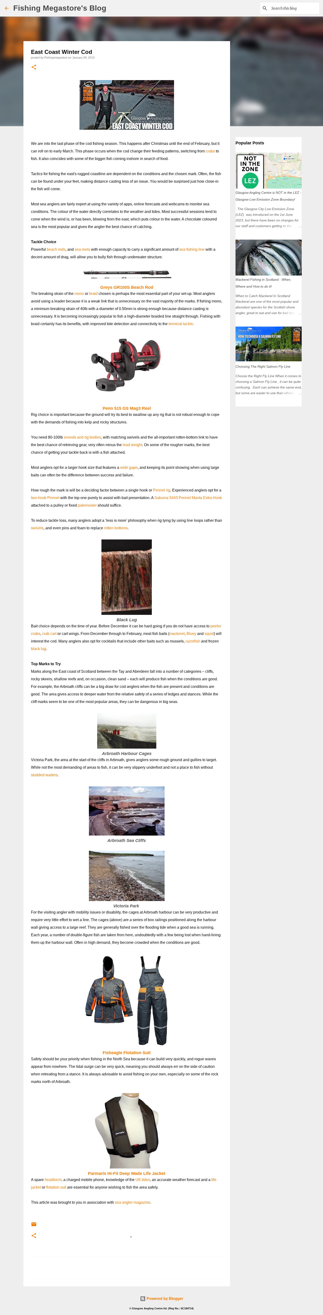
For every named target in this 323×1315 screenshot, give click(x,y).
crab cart (49, 634)
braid (93, 294)
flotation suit (56, 1187)
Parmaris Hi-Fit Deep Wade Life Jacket (126, 1173)
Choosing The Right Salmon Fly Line (263, 366)
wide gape (129, 468)
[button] (34, 67)
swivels (37, 528)
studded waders (44, 775)
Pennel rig (161, 490)
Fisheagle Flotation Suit (127, 1052)
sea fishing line (192, 249)
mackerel (177, 634)
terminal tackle (181, 324)
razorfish (193, 641)
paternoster (87, 505)
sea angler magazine (132, 1202)
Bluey (191, 634)
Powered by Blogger (164, 1299)
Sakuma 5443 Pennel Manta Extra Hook (188, 498)
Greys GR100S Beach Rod (126, 287)
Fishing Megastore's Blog (59, 8)
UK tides (142, 1180)
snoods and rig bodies (82, 437)
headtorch (53, 1180)
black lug (38, 649)
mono (79, 294)
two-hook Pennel (45, 498)
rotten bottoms (116, 528)
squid (209, 634)
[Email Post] (34, 1226)
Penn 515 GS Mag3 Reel (127, 408)
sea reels (82, 249)
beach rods (56, 249)
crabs (210, 151)
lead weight (132, 445)
